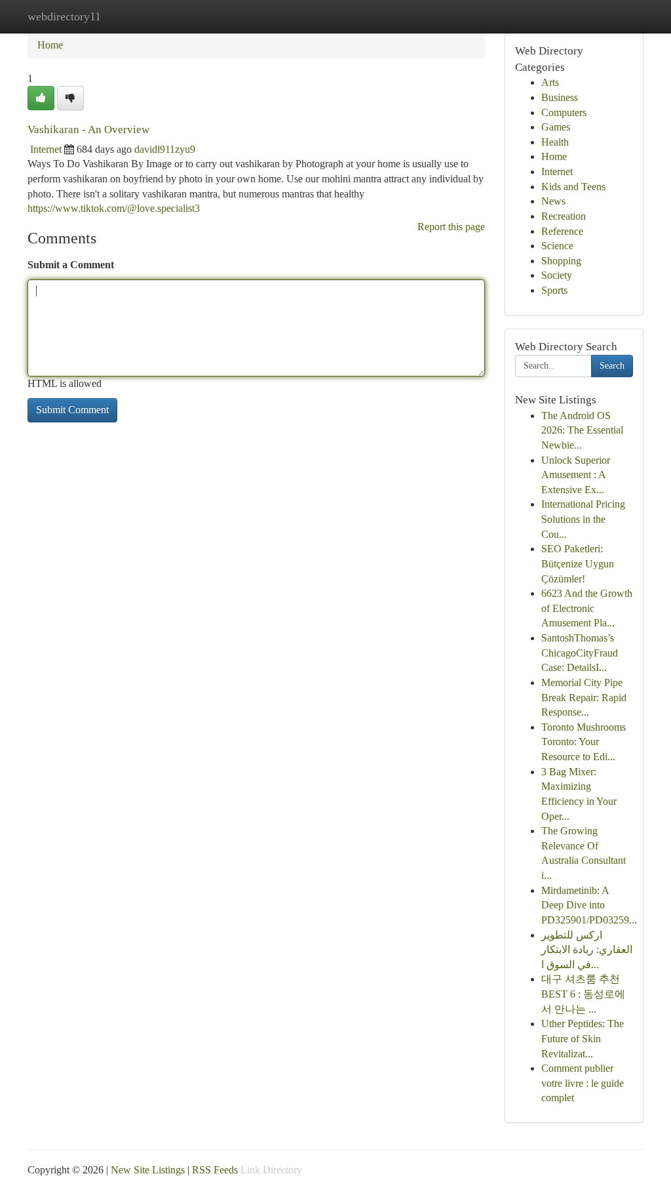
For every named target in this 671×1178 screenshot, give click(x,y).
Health (555, 142)
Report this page (451, 226)
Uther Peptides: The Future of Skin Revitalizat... (582, 1038)
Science (557, 245)
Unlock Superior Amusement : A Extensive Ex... (575, 475)
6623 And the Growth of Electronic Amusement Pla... (586, 608)
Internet (46, 149)
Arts (550, 82)
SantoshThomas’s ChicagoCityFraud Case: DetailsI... (579, 652)
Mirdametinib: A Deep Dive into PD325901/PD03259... (589, 905)
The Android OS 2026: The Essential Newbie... (582, 430)
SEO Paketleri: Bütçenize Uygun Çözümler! (577, 563)
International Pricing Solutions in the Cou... (583, 518)
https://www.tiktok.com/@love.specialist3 (114, 208)
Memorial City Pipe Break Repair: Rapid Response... (583, 697)
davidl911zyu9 (164, 149)
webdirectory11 (64, 16)
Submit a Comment (71, 264)
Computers (563, 112)
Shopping (561, 260)
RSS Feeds (215, 1169)
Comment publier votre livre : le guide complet (582, 1083)
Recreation (563, 216)
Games (555, 126)
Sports (554, 290)
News (553, 201)
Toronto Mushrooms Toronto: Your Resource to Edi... (583, 741)
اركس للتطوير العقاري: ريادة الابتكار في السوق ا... (586, 949)
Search (612, 366)
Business (559, 97)
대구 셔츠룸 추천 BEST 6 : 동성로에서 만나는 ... (583, 993)
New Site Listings (148, 1169)
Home (50, 45)
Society (556, 275)
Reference (562, 231)
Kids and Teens (573, 186)
